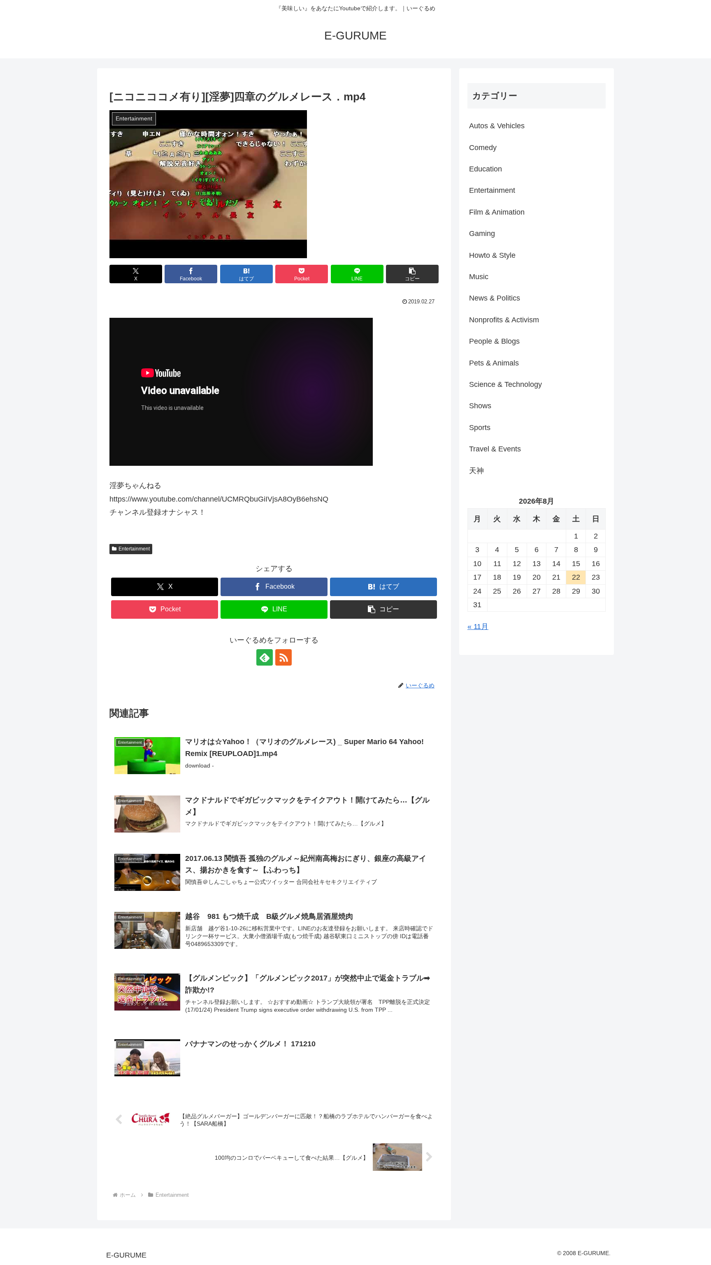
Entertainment (134, 549)
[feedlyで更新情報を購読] (264, 657)
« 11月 (477, 626)
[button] (412, 274)
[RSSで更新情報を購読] (283, 657)
